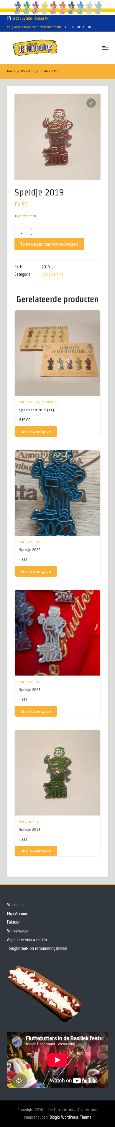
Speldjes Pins (52, 274)
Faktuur (13, 922)
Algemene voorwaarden (27, 939)
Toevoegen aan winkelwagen (49, 244)
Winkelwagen (18, 931)
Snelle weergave (36, 431)
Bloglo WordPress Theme (70, 1117)
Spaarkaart (49, 402)
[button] (91, 103)
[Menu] (105, 48)
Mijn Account (18, 913)
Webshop (15, 904)
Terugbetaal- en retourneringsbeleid (37, 948)
